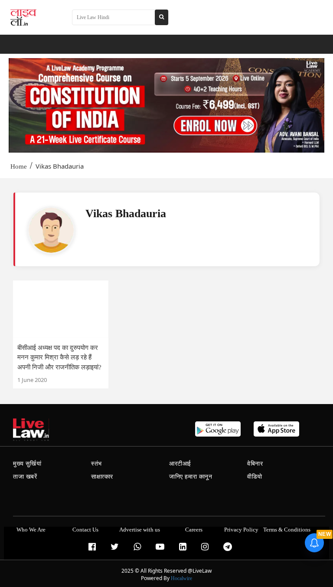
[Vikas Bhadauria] (51, 230)
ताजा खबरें (25, 476)
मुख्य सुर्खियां (27, 463)
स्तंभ (96, 463)
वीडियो (254, 476)
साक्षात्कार (102, 476)
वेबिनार (255, 463)
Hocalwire (181, 578)
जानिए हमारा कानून (190, 476)
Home (18, 166)
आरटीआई (180, 463)
